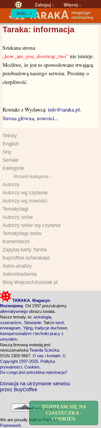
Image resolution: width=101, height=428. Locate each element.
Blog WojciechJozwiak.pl (30, 282)
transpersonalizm (16, 333)
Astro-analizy (17, 266)
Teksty (10, 135)
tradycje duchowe (51, 327)
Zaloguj (43, 4)
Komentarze (16, 241)
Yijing (28, 327)
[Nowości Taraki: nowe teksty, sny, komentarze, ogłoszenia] (18, 5)
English (11, 144)
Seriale (10, 160)
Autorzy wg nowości (25, 201)
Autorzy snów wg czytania (32, 225)
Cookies (32, 367)
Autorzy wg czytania (25, 192)
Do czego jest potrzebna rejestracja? (33, 372)
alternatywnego (14, 311)
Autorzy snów (18, 217)
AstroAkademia (20, 274)
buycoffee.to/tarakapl (26, 258)
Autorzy (11, 184)
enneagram (10, 327)
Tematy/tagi (15, 209)
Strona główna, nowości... (30, 118)
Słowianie (32, 322)
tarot (60, 322)
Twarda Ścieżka (44, 350)
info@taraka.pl (64, 109)
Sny (7, 152)
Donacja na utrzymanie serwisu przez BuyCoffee (35, 386)
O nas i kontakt (46, 355)
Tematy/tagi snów (22, 233)
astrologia (42, 317)
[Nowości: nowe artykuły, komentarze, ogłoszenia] (50, 18)
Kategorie (13, 168)
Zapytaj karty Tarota (25, 249)
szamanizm (11, 322)
